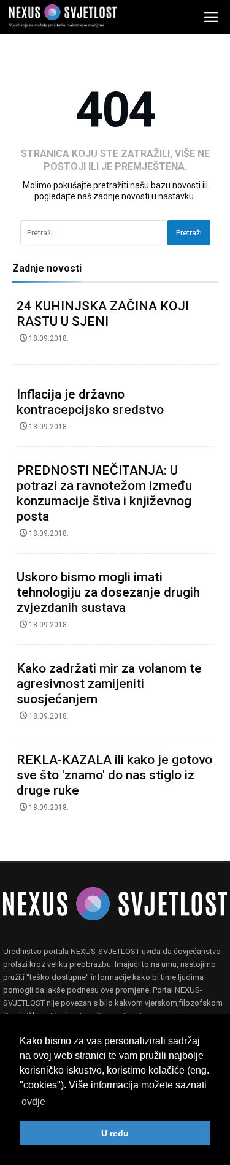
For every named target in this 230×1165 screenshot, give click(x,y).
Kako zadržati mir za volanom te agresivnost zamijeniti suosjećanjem (109, 683)
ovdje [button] (33, 1101)
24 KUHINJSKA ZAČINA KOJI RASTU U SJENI (103, 314)
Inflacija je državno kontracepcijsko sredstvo (90, 402)
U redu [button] (115, 1133)
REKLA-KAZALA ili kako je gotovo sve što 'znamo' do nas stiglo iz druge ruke (114, 775)
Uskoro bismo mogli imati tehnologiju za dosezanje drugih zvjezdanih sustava (108, 592)
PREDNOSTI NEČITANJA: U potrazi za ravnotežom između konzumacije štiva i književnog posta (104, 493)
